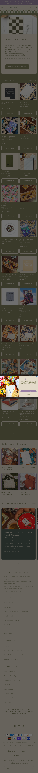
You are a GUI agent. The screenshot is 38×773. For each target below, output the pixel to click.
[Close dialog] (37, 376)
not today (28, 394)
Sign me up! (28, 391)
